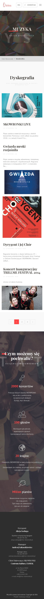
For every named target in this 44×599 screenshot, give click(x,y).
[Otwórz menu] (40, 5)
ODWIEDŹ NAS (31, 5)
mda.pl (28, 597)
